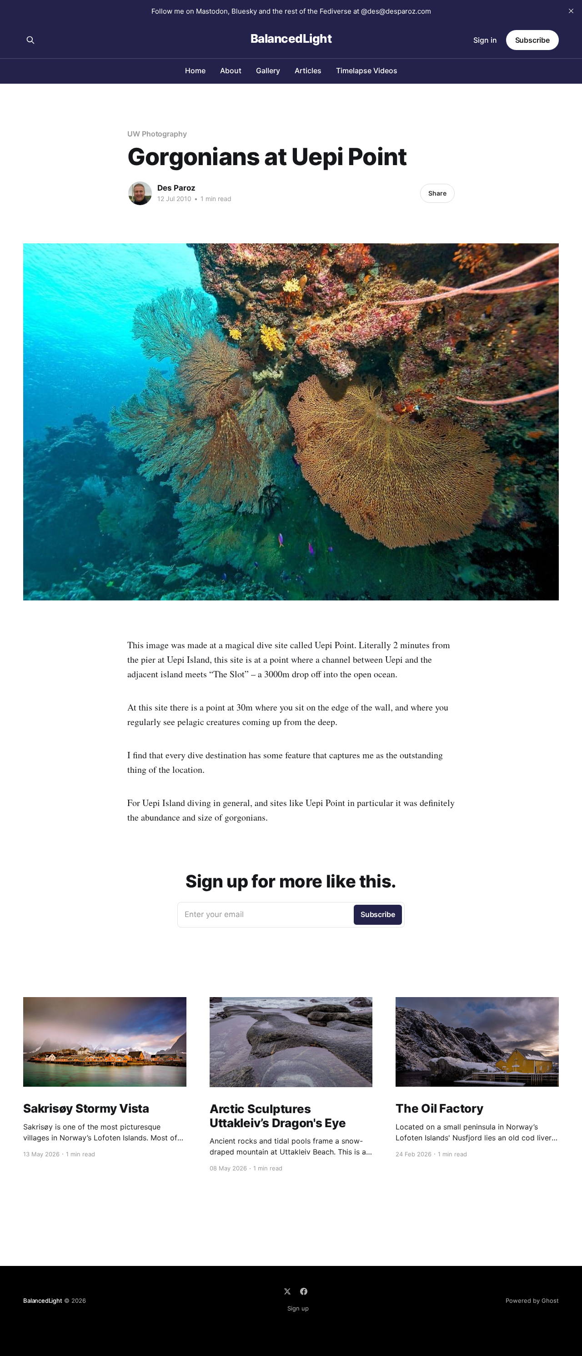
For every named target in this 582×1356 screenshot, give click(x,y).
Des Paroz (176, 187)
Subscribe (532, 40)
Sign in (485, 40)
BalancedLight (291, 39)
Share (437, 193)
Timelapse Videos (366, 70)
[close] (571, 11)
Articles (308, 70)
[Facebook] (303, 1291)
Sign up (298, 1308)
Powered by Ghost (532, 1300)
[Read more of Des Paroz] (140, 193)
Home (195, 70)
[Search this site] (30, 40)
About (230, 70)
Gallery (268, 70)
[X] (287, 1291)
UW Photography (157, 133)
